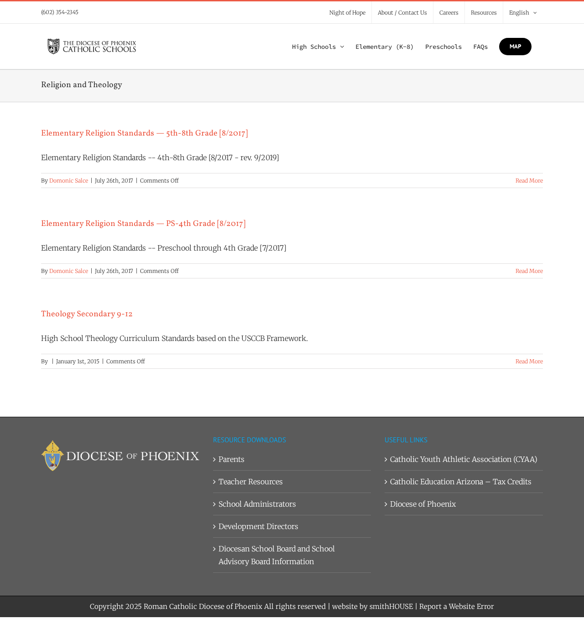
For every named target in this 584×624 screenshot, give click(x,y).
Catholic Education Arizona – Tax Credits (461, 481)
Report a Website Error (456, 606)
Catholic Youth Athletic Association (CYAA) (463, 459)
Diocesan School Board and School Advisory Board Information (277, 555)
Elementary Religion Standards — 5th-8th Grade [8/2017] (144, 133)
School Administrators (257, 504)
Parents (232, 459)
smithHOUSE (391, 606)
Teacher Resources (251, 481)
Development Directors (258, 526)
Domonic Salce (68, 180)
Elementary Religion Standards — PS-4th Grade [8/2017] (143, 224)
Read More (529, 180)
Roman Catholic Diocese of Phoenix (203, 606)
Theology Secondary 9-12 (87, 314)
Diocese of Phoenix (423, 504)
